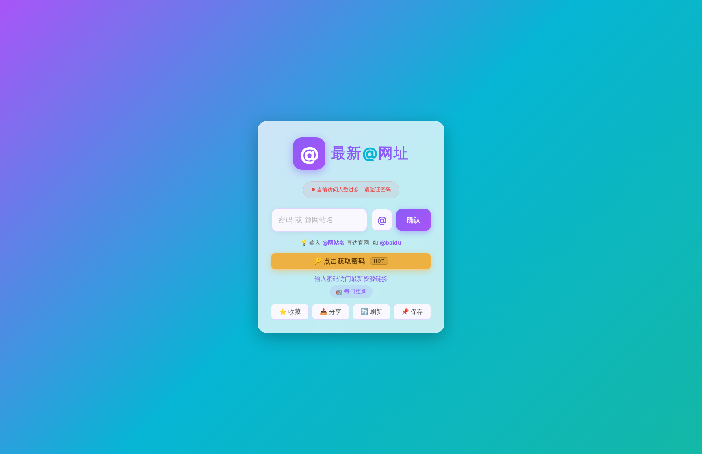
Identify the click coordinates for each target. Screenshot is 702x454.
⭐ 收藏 (290, 311)
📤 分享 (330, 311)
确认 (413, 220)
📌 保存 (412, 311)
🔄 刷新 (371, 311)
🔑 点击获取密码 (349, 261)
